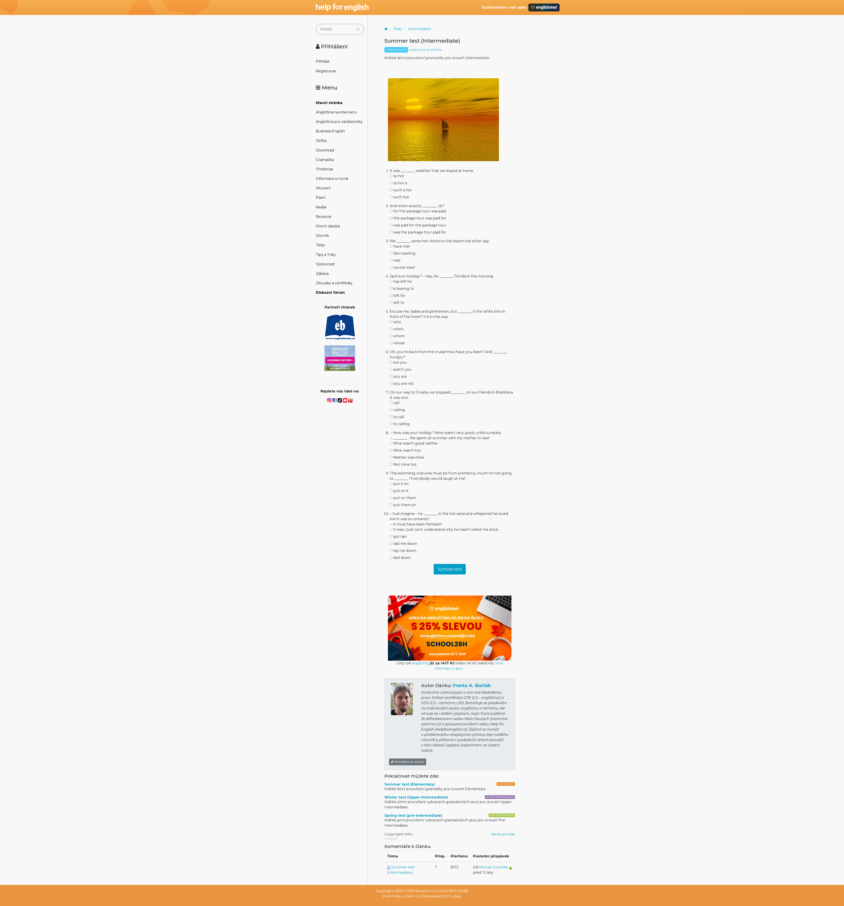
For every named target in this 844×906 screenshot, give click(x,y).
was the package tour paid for (419, 232)
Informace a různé (332, 179)
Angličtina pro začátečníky (339, 122)
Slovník (322, 235)
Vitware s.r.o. (426, 891)
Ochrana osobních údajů (439, 896)
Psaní (321, 197)
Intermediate (419, 29)
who (397, 322)
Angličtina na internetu (336, 112)
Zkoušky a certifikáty (334, 283)
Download (325, 150)
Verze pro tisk (503, 834)
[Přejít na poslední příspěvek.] (510, 868)
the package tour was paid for (419, 218)
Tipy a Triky (326, 255)
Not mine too (405, 464)
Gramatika (325, 160)
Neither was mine (408, 457)
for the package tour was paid (419, 211)
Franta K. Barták (472, 685)
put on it (401, 491)
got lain (400, 536)
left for (399, 295)
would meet (404, 267)
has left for (402, 281)
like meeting (404, 253)
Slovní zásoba (328, 226)
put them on (404, 505)
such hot (401, 197)
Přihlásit (323, 61)
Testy (320, 245)
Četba (321, 141)
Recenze (323, 217)
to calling (401, 424)
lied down (402, 558)
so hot (398, 176)
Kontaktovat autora (409, 762)
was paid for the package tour (419, 225)
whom (399, 336)
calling (399, 410)
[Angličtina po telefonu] (339, 358)
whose (399, 343)
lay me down (404, 551)
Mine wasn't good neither (415, 443)
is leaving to (403, 288)
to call (398, 417)
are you (400, 362)
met (397, 260)
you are (400, 376)
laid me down (405, 543)
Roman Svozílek (493, 867)
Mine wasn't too (407, 450)
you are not (403, 383)
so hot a (400, 183)
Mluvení (323, 188)
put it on (401, 484)
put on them (404, 498)
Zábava (322, 274)
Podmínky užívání (399, 896)
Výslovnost (325, 264)
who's (398, 329)
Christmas (324, 169)
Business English (330, 131)
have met (401, 246)
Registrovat (326, 71)
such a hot (402, 190)
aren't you (402, 369)
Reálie (321, 207)
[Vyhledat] (358, 29)
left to (398, 303)
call (396, 403)
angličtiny (420, 663)
